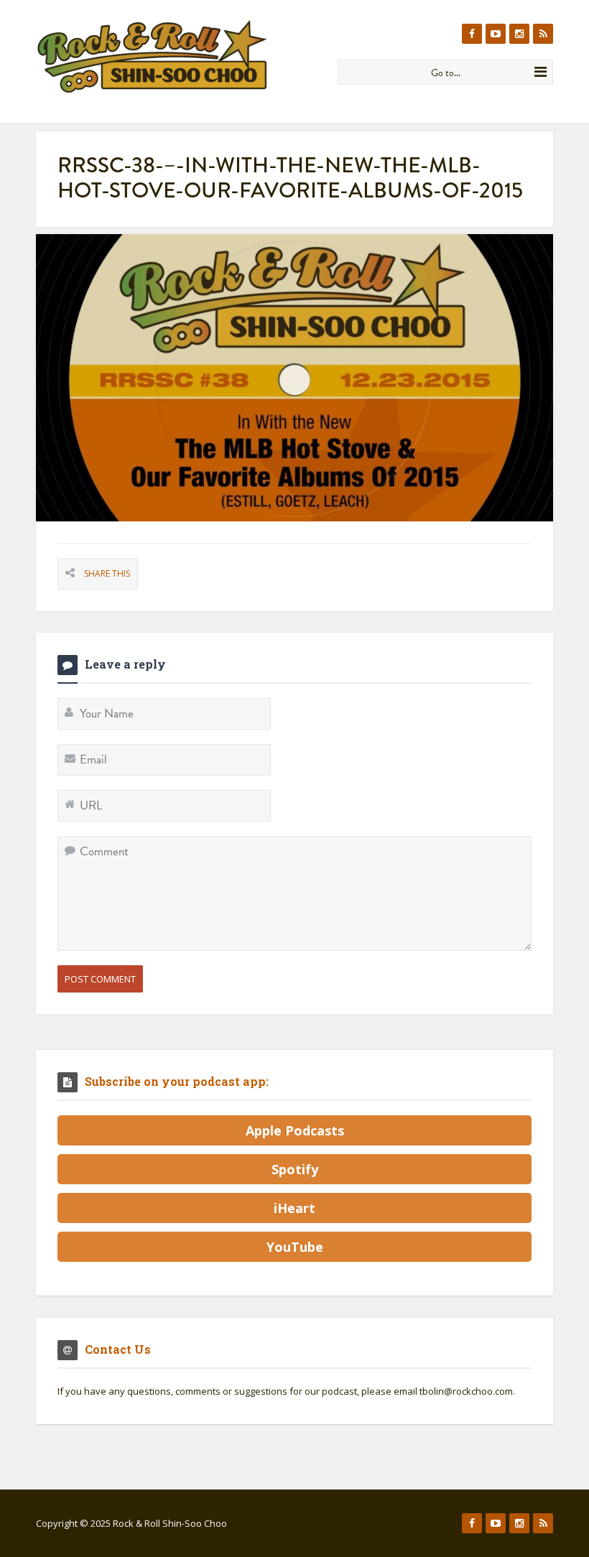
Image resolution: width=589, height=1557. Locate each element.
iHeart (294, 1208)
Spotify (295, 1169)
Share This (107, 573)
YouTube (294, 1246)
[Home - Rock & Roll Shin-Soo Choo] (181, 56)
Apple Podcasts (295, 1130)
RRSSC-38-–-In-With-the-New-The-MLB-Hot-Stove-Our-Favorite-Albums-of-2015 (290, 177)
